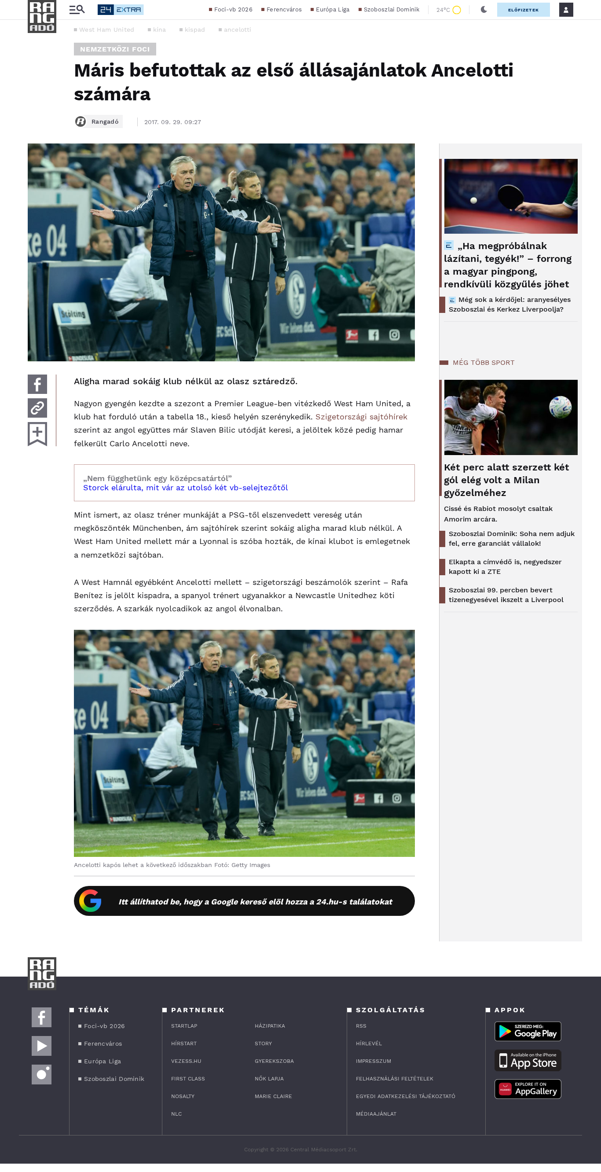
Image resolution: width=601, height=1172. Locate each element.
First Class (188, 1079)
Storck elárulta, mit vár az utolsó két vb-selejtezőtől (185, 487)
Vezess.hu (186, 1061)
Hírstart (184, 1043)
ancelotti (238, 29)
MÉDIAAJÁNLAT (376, 1114)
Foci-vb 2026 (233, 9)
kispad (195, 29)
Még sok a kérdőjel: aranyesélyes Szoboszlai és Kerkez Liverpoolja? (510, 304)
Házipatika (270, 1026)
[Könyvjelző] (37, 434)
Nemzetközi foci (115, 49)
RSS (361, 1026)
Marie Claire (273, 1096)
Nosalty (182, 1096)
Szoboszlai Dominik (391, 9)
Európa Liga (332, 9)
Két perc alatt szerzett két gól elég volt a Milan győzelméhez (506, 480)
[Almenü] (77, 10)
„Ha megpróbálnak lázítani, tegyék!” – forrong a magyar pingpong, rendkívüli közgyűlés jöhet (508, 265)
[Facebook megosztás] (37, 384)
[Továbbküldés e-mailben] (37, 408)
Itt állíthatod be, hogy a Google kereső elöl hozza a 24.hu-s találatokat (255, 901)
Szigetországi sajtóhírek (361, 416)
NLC (176, 1114)
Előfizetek (523, 9)
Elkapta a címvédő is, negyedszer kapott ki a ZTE (505, 567)
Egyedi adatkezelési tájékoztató (405, 1096)
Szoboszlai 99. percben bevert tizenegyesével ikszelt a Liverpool (506, 595)
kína (159, 29)
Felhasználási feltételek (394, 1079)
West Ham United (107, 29)
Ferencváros (284, 9)
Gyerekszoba (274, 1061)
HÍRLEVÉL (369, 1043)
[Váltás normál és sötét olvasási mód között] (484, 9)
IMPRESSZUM (373, 1061)
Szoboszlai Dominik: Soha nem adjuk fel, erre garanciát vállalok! (512, 538)
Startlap (184, 1026)
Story (263, 1043)
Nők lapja (269, 1079)
